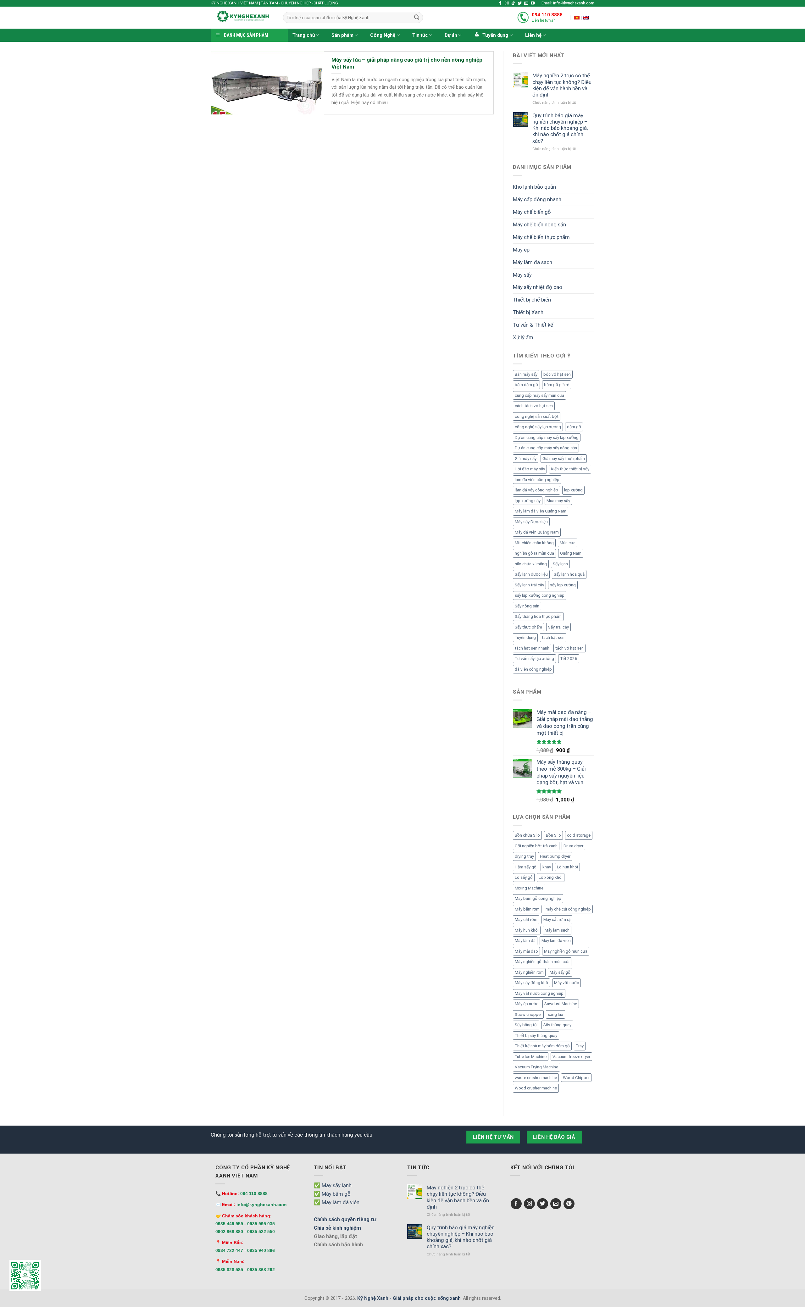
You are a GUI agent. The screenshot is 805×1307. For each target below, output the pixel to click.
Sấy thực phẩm (528, 627)
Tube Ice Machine (531, 1056)
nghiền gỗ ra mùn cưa (534, 553)
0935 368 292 (261, 1269)
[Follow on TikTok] (513, 3)
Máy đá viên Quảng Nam (537, 532)
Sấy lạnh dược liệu (531, 574)
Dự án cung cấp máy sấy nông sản (546, 448)
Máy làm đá (525, 940)
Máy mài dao (526, 951)
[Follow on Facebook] (500, 3)
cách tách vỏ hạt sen (534, 405)
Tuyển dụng (525, 637)
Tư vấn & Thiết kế (533, 325)
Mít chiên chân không (534, 542)
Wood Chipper (576, 1077)
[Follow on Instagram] (507, 3)
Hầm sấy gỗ (525, 867)
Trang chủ (303, 35)
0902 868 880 (229, 1231)
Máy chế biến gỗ (532, 212)
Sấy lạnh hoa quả (569, 574)
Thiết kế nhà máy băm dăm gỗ (542, 1046)
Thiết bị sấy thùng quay (536, 1035)
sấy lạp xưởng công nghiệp (539, 595)
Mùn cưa (567, 542)
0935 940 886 (261, 1250)
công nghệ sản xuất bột (536, 416)
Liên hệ (533, 35)
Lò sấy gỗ (524, 877)
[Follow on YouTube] (533, 3)
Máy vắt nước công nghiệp (539, 993)
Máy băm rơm (527, 909)
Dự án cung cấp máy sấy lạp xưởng (547, 437)
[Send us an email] (526, 3)
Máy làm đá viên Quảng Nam (540, 511)
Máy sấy (522, 275)
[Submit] (416, 17)
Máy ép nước (526, 1003)
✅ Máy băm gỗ (332, 1194)
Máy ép (521, 249)
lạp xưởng (573, 490)
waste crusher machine (536, 1077)
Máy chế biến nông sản (539, 224)
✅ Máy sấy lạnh (333, 1185)
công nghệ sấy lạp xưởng (538, 426)
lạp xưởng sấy (528, 500)
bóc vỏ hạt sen (557, 374)
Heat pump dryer (555, 856)
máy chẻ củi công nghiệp (568, 909)
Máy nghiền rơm (529, 972)
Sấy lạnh (560, 564)
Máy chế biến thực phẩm (541, 237)
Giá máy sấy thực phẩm (563, 458)
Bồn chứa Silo (527, 835)
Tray (580, 1046)
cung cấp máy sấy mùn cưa (539, 395)
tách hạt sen (553, 637)
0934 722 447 (229, 1250)
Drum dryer (573, 846)
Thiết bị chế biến (532, 299)
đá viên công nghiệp (533, 669)
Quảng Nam (570, 553)
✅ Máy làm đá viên (336, 1202)
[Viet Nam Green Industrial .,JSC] (586, 18)
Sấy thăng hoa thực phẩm (538, 616)
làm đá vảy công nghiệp (536, 490)
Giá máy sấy (525, 458)
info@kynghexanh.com (261, 1204)
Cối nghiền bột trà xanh (536, 846)
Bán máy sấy (526, 374)
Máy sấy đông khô (531, 982)
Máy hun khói (527, 930)
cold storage (579, 835)
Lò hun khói (567, 867)
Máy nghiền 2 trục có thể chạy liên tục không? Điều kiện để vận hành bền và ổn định (561, 84)
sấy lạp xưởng (563, 585)
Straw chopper (528, 1014)
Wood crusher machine (536, 1088)
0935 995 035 (261, 1223)
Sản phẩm (342, 35)
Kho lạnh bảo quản (534, 187)
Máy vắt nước (566, 982)
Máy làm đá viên (556, 940)
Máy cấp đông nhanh (537, 199)
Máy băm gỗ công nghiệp (538, 898)
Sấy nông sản (527, 606)
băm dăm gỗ (526, 384)
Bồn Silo (553, 835)
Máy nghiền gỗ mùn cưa (565, 951)
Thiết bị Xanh (528, 312)
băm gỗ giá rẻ (556, 384)
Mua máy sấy (558, 500)
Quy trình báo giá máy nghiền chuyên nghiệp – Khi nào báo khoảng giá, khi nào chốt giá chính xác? (560, 128)
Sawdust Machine (560, 1003)
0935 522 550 (261, 1231)
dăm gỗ (574, 426)
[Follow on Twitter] (520, 3)
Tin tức (420, 35)
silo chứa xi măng (531, 564)
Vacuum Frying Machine (536, 1067)
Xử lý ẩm (523, 337)
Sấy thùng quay (557, 1024)
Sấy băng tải (526, 1024)
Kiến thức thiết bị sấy (570, 469)
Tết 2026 (568, 658)
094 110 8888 (547, 15)
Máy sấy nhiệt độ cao (537, 287)
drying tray (524, 856)
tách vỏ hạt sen (569, 648)
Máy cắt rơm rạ (556, 919)
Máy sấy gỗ (560, 972)
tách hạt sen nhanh (532, 648)
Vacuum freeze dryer (571, 1056)
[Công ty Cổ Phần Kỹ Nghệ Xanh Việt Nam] (577, 18)
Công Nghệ (382, 35)
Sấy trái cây (558, 627)
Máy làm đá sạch (532, 262)
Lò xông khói (551, 877)
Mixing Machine (529, 888)
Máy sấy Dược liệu (531, 521)
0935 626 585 (229, 1269)
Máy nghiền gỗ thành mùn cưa (542, 961)
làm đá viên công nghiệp (537, 479)
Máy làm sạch (557, 930)
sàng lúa (555, 1014)
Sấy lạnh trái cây (529, 585)
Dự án (451, 35)
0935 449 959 (229, 1223)
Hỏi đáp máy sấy (530, 469)
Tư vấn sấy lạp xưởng (534, 658)
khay (546, 867)
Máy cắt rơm (526, 919)
